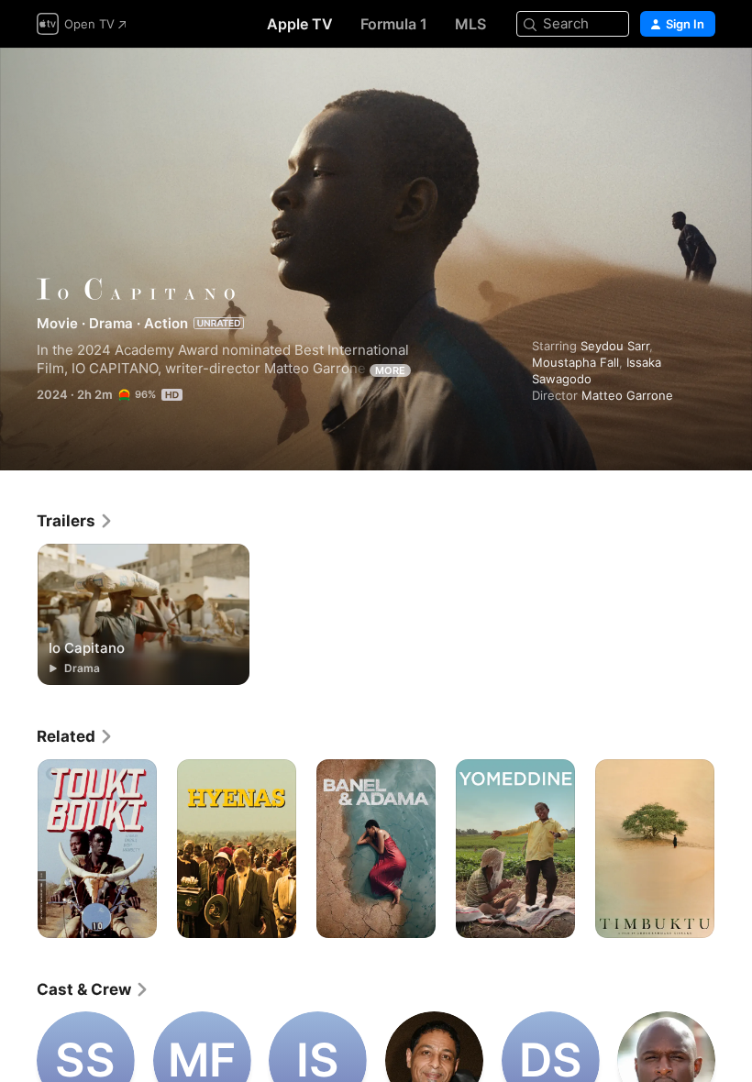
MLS (470, 24)
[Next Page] (733, 849)
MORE (390, 370)
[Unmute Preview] (702, 84)
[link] (75, 521)
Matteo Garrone (627, 395)
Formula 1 (393, 24)
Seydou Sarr (615, 345)
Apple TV (300, 24)
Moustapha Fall (575, 362)
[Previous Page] (18, 849)
